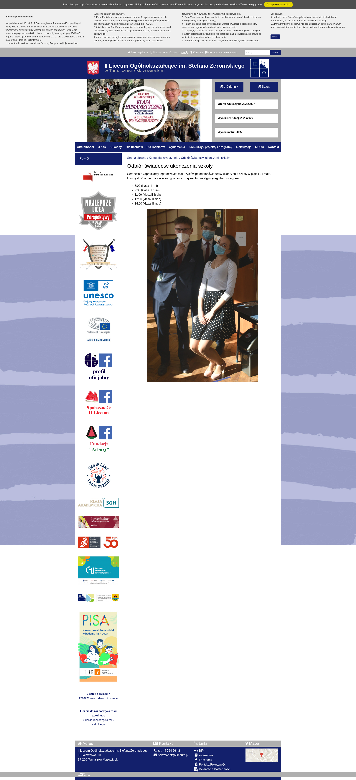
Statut (265, 86)
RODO (259, 147)
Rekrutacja (243, 147)
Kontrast (197, 52)
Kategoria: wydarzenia (163, 157)
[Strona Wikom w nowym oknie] (84, 774)
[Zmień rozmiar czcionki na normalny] (182, 52)
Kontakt (273, 147)
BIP (201, 750)
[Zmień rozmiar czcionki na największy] (186, 52)
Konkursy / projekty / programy (210, 147)
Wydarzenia (177, 147)
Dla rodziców (155, 147)
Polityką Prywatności (146, 4)
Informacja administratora (222, 52)
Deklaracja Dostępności (214, 769)
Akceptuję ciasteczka (278, 4)
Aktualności (85, 147)
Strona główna (139, 52)
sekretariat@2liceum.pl (172, 755)
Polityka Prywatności (212, 764)
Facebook (205, 759)
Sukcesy (116, 147)
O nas (102, 147)
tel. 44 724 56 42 (168, 750)
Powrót (84, 158)
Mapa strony (160, 52)
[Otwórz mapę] (261, 755)
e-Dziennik (230, 86)
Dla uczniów (134, 147)
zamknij (275, 37)
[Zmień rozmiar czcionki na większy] (184, 52)
